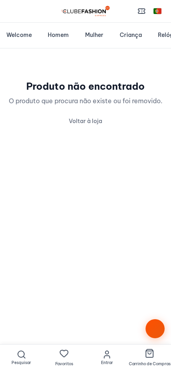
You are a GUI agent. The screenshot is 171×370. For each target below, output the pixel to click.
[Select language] (157, 11)
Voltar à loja (85, 121)
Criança (131, 35)
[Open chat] (155, 328)
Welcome (19, 35)
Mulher (94, 35)
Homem (58, 35)
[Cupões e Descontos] (141, 11)
